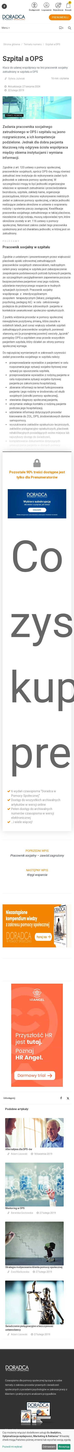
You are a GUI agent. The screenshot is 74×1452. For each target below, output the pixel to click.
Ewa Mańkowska (20, 1271)
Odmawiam (49, 1446)
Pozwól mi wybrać (12, 1446)
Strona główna (11, 44)
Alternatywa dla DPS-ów (18, 1149)
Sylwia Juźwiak (16, 78)
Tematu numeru (33, 44)
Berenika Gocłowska (22, 1212)
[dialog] (37, 1440)
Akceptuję (64, 1446)
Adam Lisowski (19, 1153)
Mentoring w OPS (15, 1208)
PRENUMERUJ (60, 17)
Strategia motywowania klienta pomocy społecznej (33, 1267)
